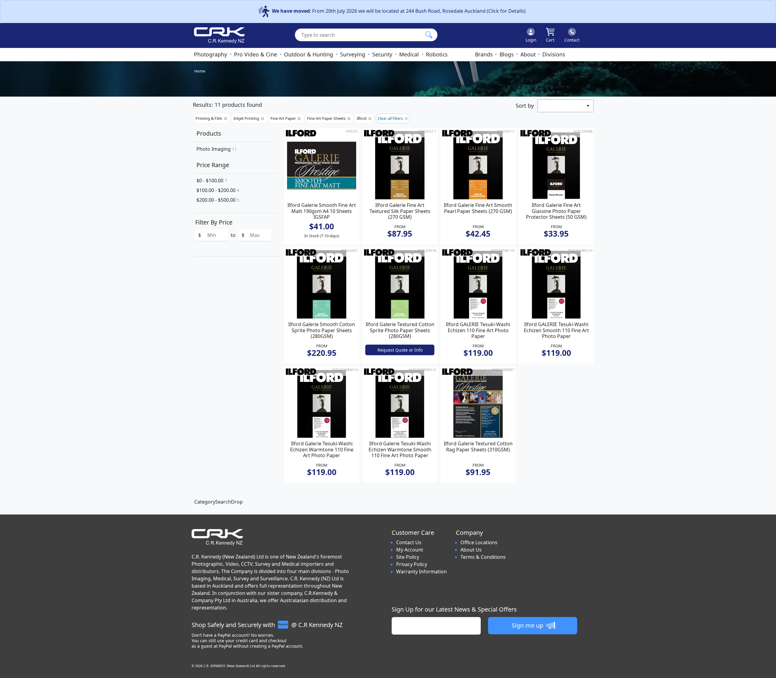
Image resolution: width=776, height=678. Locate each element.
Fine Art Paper (283, 118)
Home (199, 71)
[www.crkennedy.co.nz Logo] (217, 35)
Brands (484, 54)
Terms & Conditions (483, 557)
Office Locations (478, 542)
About (528, 54)
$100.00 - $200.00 (217, 190)
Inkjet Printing (246, 118)
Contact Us (408, 542)
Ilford (362, 118)
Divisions (553, 54)
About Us (471, 549)
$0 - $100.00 (211, 180)
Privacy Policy (411, 564)
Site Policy (407, 557)
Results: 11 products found (227, 104)
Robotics (436, 54)
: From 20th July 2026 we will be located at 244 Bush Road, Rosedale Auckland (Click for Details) (399, 11)
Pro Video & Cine (255, 54)
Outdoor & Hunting (308, 54)
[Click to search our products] (428, 35)
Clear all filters (391, 118)
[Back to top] (767, 669)
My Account (409, 549)
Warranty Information (421, 571)
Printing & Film (209, 118)
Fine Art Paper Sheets (326, 118)
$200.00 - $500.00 (217, 200)
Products (208, 133)
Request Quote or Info (400, 350)
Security (382, 54)
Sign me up (528, 625)
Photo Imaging (216, 149)
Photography (210, 54)
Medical (409, 54)
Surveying (352, 54)
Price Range (212, 165)
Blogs (506, 54)
